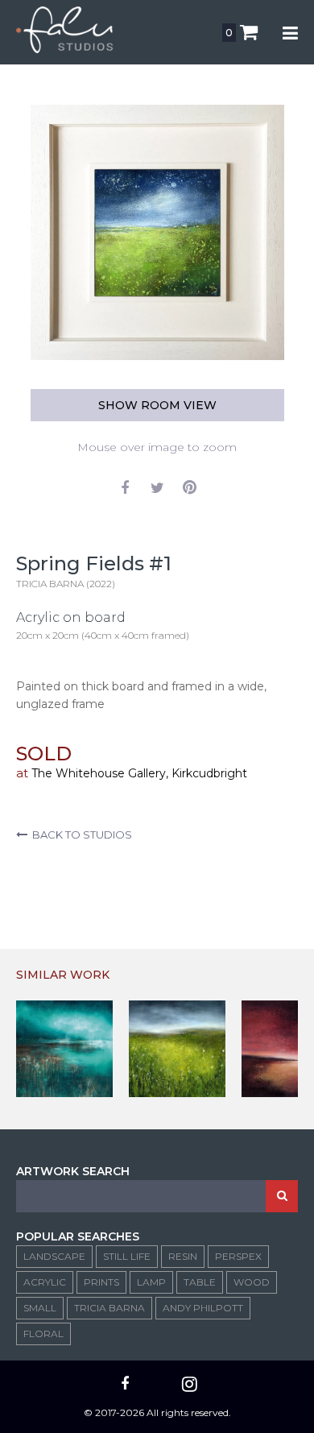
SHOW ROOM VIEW (157, 405)
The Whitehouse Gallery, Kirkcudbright (139, 773)
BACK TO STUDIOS (79, 834)
